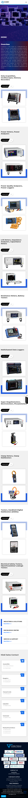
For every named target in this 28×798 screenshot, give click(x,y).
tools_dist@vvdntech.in (15, 773)
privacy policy (25, 792)
